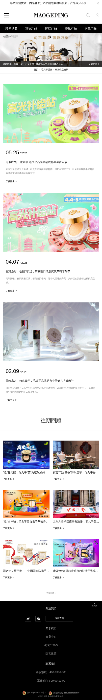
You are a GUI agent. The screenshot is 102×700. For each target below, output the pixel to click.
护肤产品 (51, 28)
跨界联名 (11, 28)
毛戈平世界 (46, 69)
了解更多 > (93, 64)
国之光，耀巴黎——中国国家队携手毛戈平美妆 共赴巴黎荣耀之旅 (26, 570)
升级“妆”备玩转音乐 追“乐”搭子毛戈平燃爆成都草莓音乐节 (76, 570)
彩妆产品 (31, 28)
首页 (36, 69)
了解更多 (8, 479)
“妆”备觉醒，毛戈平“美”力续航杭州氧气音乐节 (26, 472)
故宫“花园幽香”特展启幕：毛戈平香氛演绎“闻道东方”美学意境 (76, 472)
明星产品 (91, 28)
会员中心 (51, 636)
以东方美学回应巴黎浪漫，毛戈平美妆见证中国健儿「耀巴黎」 (76, 521)
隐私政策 (51, 653)
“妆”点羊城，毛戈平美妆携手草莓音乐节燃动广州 (26, 521)
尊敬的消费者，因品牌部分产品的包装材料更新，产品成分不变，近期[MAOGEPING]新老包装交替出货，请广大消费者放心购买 (51, 2)
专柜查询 (59, 618)
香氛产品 (71, 28)
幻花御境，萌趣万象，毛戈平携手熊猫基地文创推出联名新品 (33, 64)
